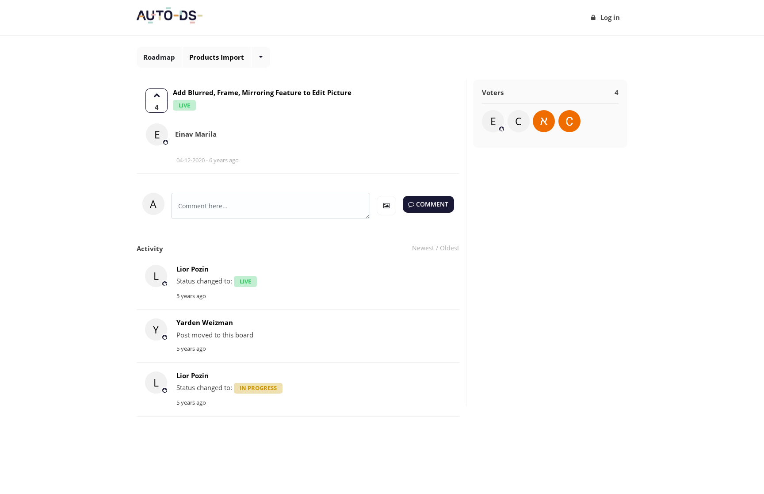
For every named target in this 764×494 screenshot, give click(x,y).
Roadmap (159, 57)
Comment (431, 204)
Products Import (216, 57)
